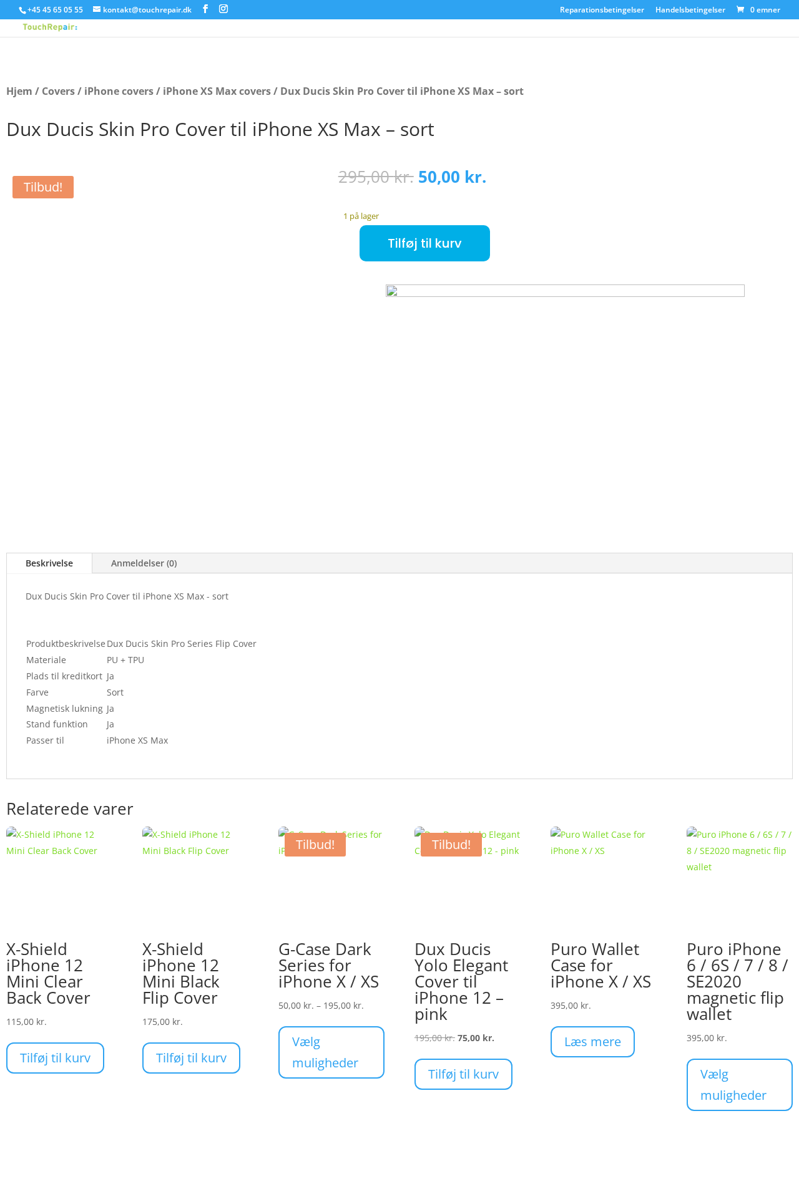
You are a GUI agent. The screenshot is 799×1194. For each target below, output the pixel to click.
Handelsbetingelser (690, 10)
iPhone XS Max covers (217, 91)
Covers (58, 91)
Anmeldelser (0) (144, 563)
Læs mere (592, 1041)
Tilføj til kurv (425, 243)
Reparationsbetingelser (602, 10)
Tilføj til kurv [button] (55, 1057)
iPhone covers (119, 91)
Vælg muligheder (325, 1052)
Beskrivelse (49, 563)
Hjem (19, 91)
